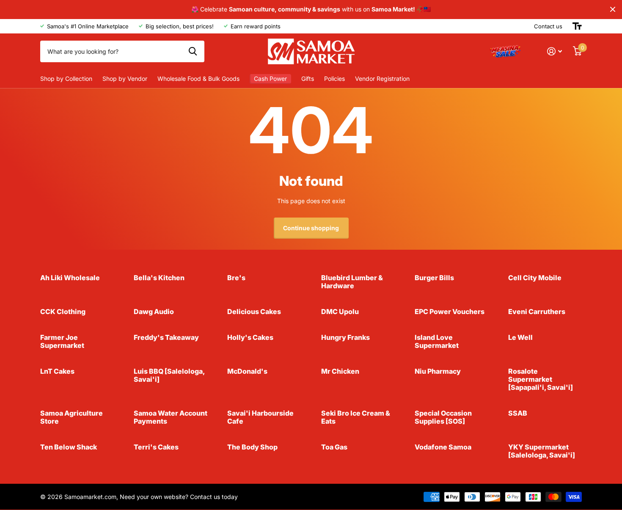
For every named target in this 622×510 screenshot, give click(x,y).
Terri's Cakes (156, 447)
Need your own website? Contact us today (179, 496)
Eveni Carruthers (536, 311)
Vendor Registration (382, 78)
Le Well (520, 337)
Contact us (548, 26)
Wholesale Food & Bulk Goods (198, 78)
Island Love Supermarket (437, 341)
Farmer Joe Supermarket (62, 341)
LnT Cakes (57, 371)
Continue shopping (311, 228)
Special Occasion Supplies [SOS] (443, 417)
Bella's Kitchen (159, 277)
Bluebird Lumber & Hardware (352, 281)
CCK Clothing (62, 311)
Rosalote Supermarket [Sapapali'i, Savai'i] (540, 379)
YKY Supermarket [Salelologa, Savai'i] (541, 451)
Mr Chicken (340, 371)
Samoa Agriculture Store (71, 417)
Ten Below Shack (68, 447)
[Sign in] (554, 51)
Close (612, 9)
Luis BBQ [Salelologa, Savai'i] (169, 375)
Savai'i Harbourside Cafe (260, 417)
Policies (334, 78)
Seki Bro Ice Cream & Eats (355, 417)
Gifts (307, 78)
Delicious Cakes (254, 311)
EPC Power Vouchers (449, 311)
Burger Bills (434, 277)
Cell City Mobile (534, 277)
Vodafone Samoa (443, 447)
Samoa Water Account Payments (170, 417)
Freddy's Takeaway (166, 337)
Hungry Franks (345, 337)
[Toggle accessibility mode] (577, 26)
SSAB (517, 413)
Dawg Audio (154, 311)
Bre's (236, 277)
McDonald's (247, 371)
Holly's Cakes (250, 337)
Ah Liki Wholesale (70, 277)
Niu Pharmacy (438, 371)
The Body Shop (252, 447)
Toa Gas (334, 447)
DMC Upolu (340, 311)
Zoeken (192, 51)
